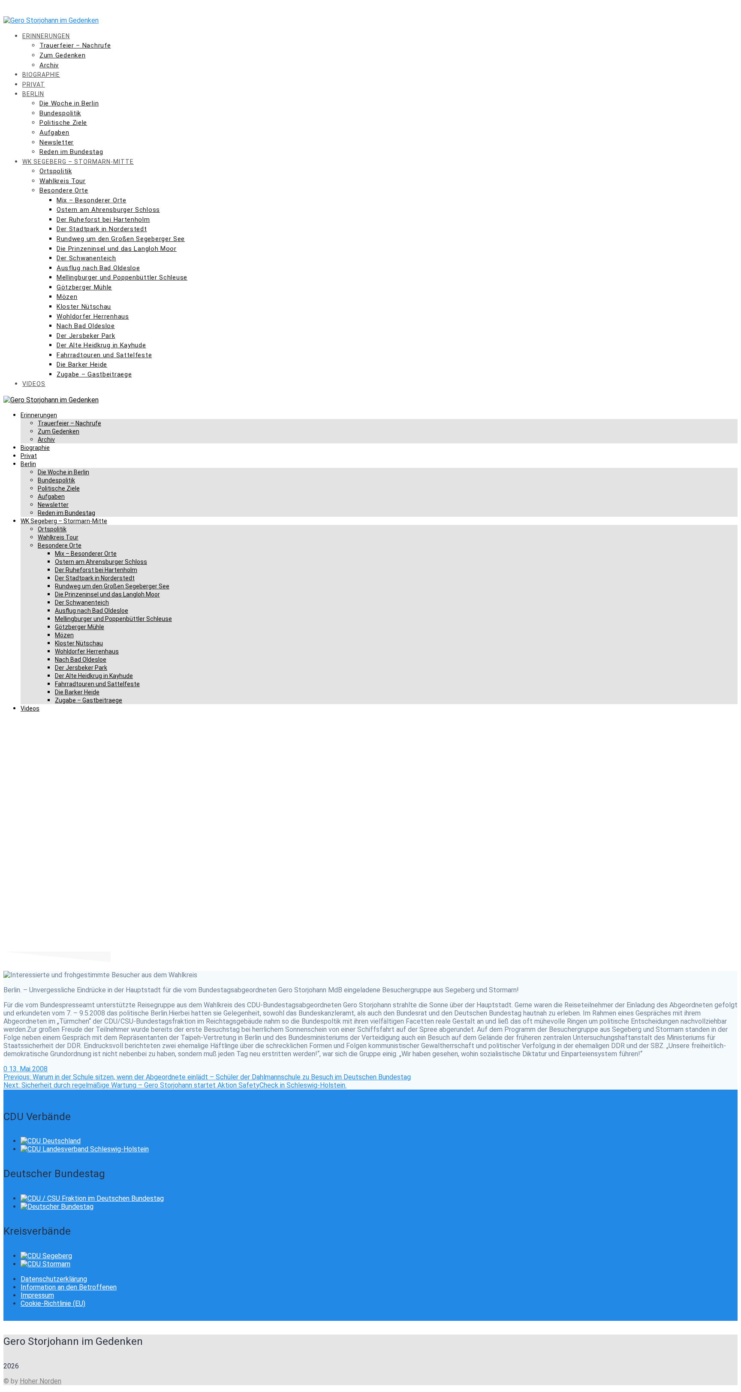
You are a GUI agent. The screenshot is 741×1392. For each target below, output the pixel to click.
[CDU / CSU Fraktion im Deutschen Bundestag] (92, 1198)
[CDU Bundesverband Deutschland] (51, 1141)
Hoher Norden (40, 1381)
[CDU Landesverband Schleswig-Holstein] (85, 1149)
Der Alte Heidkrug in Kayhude (101, 345)
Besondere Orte (63, 190)
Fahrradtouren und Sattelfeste (104, 355)
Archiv (49, 65)
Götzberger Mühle (84, 287)
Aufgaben (54, 132)
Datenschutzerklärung (54, 1279)
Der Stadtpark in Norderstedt (102, 229)
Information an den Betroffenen (69, 1287)
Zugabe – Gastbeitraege (94, 374)
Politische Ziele (63, 123)
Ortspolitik (55, 171)
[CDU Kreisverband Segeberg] (46, 1256)
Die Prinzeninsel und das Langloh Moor (117, 249)
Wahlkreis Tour (62, 181)
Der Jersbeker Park (86, 336)
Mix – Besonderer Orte (92, 200)
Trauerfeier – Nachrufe (75, 45)
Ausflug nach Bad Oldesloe (98, 268)
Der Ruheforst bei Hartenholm (103, 219)
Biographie (41, 74)
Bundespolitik (60, 113)
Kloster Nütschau (84, 306)
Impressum (37, 1295)
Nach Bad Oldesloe (86, 326)
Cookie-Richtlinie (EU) (53, 1303)
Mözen (67, 297)
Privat (33, 84)
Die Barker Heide (82, 364)
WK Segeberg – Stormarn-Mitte (78, 161)
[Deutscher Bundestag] (57, 1206)
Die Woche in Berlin (69, 103)
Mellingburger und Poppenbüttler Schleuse (122, 277)
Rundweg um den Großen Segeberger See (121, 239)
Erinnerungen (46, 36)
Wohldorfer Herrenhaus (93, 316)
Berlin (33, 93)
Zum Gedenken (62, 55)
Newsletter (56, 142)
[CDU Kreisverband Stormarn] (45, 1264)
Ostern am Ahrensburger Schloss (108, 210)
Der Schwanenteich (86, 258)
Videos (33, 383)
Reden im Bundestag (71, 152)
